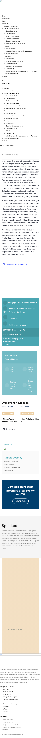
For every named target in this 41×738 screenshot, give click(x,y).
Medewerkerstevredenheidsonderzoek (19, 51)
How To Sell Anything (30, 419)
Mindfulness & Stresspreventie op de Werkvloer (22, 71)
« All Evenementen (9, 429)
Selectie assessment (13, 41)
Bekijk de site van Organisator (13, 385)
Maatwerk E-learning (11, 26)
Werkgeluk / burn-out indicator (16, 43)
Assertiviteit (10, 58)
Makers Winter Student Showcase (9, 420)
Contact (4, 76)
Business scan (11, 48)
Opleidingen (6, 18)
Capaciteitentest (11, 31)
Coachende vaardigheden (14, 61)
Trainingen (7, 56)
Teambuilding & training (11, 74)
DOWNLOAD (20, 501)
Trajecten (7, 46)
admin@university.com (12, 467)
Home (4, 16)
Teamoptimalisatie (12, 53)
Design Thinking (11, 63)
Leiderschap (10, 68)
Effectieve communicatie (14, 66)
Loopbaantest (10, 33)
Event (21, 339)
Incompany (5, 23)
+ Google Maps (20, 312)
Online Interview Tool (13, 36)
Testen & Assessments (11, 28)
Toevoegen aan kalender (15, 264)
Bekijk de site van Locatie (18, 325)
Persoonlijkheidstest (12, 38)
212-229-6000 (8, 470)
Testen (4, 21)
